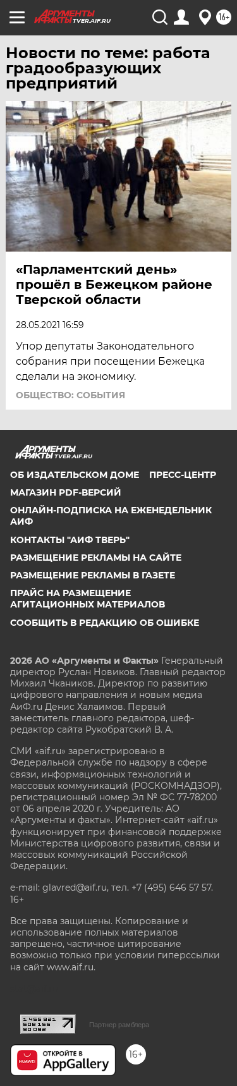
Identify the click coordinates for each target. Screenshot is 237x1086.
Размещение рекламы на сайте (95, 557)
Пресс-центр (182, 474)
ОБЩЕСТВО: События (70, 395)
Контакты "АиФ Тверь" (70, 540)
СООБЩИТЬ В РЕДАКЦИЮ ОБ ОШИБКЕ (104, 622)
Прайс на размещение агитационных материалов (87, 598)
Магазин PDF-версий (65, 492)
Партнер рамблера (119, 1024)
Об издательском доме (74, 474)
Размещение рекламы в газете (92, 575)
